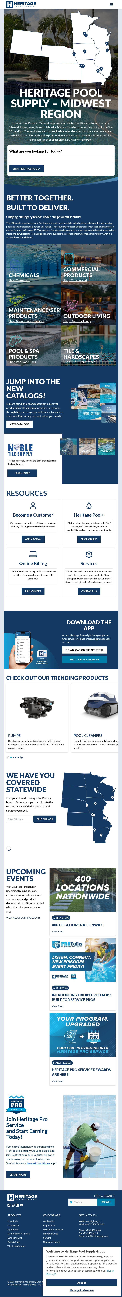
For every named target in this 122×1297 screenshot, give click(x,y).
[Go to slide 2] (13, 757)
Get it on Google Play (84, 659)
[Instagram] (13, 1205)
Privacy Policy (14, 1284)
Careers (47, 1237)
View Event (57, 931)
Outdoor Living (14, 1237)
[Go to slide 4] (18, 757)
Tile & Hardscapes (16, 1246)
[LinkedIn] (17, 1205)
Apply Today (33, 539)
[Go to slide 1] (11, 757)
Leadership (48, 1221)
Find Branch (45, 819)
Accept (81, 1282)
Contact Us (89, 591)
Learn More (18, 1174)
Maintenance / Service (18, 1233)
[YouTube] (21, 1205)
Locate (106, 1202)
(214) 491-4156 (90, 1233)
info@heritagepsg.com (97, 1236)
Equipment (12, 1229)
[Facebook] (8, 1205)
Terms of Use (29, 1284)
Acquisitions (49, 1225)
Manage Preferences (82, 1290)
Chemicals (12, 1221)
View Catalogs (19, 424)
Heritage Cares (50, 1233)
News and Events (51, 1242)
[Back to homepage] (21, 4)
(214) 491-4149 (93, 1230)
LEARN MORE (22, 473)
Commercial (13, 1225)
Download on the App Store (84, 649)
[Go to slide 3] (15, 757)
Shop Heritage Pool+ (26, 168)
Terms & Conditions (38, 1163)
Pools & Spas (13, 1242)
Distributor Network (53, 1229)
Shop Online (89, 539)
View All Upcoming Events (23, 917)
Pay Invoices (33, 591)
